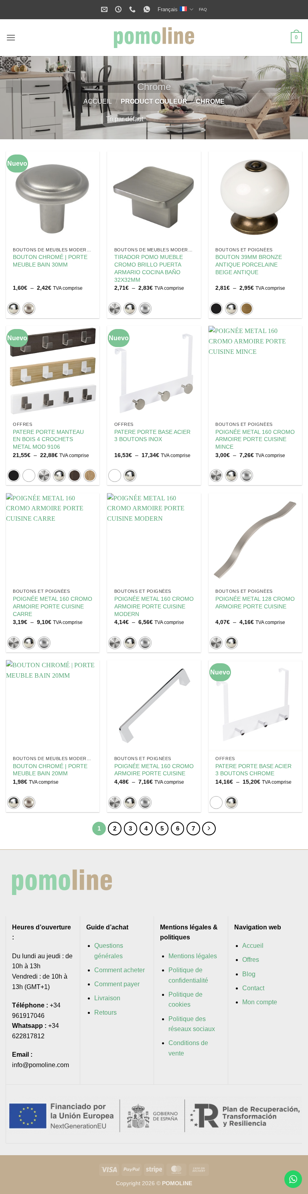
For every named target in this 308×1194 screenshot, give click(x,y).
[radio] (14, 309)
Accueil (97, 101)
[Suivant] (209, 828)
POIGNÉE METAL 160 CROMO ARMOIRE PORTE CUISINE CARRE (52, 606)
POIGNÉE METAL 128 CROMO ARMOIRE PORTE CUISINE (255, 603)
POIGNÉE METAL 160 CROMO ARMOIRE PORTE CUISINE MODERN (154, 606)
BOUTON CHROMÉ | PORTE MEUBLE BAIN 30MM (50, 261)
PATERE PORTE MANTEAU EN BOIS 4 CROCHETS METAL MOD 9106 (48, 439)
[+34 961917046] (133, 9)
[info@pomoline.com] (105, 9)
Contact (253, 988)
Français (168, 9)
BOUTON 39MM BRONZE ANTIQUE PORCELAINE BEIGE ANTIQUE (248, 264)
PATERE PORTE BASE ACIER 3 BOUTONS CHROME (253, 770)
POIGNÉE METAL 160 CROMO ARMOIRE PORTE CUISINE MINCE (255, 439)
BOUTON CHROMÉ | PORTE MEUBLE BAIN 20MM (50, 770)
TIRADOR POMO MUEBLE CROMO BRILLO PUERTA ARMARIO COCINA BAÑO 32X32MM (148, 268)
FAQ (203, 9)
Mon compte (259, 1002)
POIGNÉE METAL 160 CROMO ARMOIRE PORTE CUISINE (154, 770)
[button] (11, 37)
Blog (248, 974)
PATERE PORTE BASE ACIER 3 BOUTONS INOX (152, 436)
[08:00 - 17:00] (119, 9)
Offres (250, 959)
